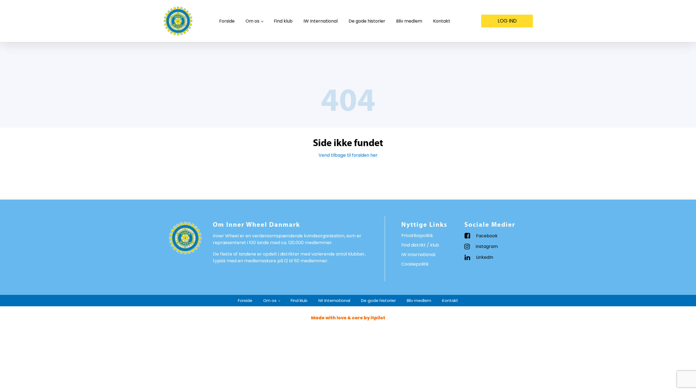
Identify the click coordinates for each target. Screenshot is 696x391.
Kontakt (441, 21)
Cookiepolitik (415, 264)
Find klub (283, 21)
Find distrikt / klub (420, 245)
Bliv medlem (409, 21)
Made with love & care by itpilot (348, 318)
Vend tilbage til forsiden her (348, 155)
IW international (418, 254)
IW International (320, 21)
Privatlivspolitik (417, 235)
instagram (487, 246)
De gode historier (367, 21)
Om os (252, 21)
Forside (227, 21)
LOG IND (507, 20)
